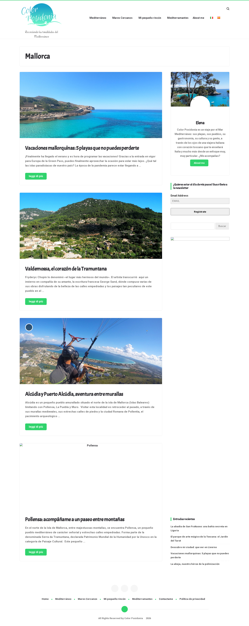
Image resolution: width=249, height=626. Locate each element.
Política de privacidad (192, 599)
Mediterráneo (98, 17)
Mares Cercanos (122, 17)
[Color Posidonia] (42, 28)
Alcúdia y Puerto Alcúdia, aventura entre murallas (74, 394)
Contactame (166, 599)
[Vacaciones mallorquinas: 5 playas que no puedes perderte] (91, 105)
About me (198, 17)
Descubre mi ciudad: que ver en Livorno (194, 547)
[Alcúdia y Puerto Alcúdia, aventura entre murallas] (91, 351)
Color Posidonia (133, 618)
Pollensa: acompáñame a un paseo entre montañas (74, 519)
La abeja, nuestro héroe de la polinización (195, 564)
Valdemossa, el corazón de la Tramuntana (66, 268)
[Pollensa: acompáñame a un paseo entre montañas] (91, 477)
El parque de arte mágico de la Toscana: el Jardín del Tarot (199, 538)
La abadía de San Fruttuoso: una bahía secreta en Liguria (199, 528)
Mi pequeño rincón (150, 17)
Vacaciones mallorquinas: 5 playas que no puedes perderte (82, 148)
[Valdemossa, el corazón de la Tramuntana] (91, 226)
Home (45, 599)
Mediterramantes (177, 17)
